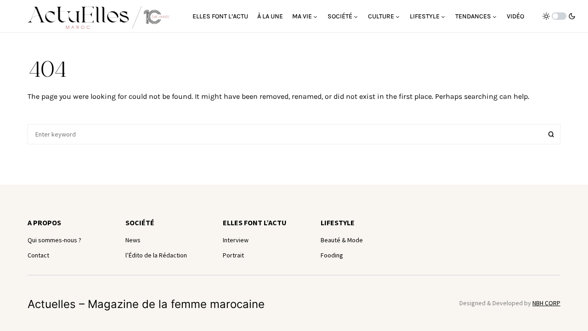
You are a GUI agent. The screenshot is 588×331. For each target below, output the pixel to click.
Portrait (233, 255)
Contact (38, 255)
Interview (236, 240)
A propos (44, 222)
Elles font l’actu (255, 222)
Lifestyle (338, 222)
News (133, 240)
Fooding (332, 255)
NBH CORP (546, 303)
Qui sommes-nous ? (54, 240)
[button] (559, 16)
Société (139, 222)
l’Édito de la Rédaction (156, 255)
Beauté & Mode (342, 240)
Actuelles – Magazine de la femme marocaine (146, 304)
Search (551, 134)
